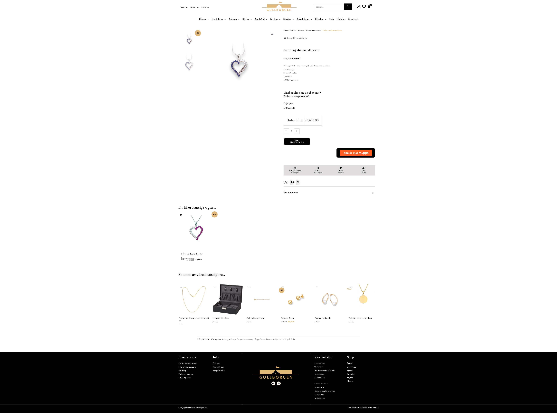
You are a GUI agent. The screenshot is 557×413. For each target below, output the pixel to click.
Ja (289, 104)
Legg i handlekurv (297, 141)
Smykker (293, 30)
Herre (193, 7)
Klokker (287, 19)
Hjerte (278, 339)
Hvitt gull (286, 339)
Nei (290, 108)
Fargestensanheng (313, 30)
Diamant (270, 339)
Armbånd (260, 19)
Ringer (202, 19)
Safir (293, 339)
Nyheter (341, 19)
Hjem (286, 30)
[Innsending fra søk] (348, 6)
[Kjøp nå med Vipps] (355, 153)
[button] (272, 34)
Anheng (233, 19)
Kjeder (245, 19)
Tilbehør (319, 19)
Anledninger (303, 19)
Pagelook (374, 407)
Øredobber (217, 19)
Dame (182, 7)
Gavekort (353, 19)
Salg (331, 19)
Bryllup (274, 19)
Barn (203, 7)
